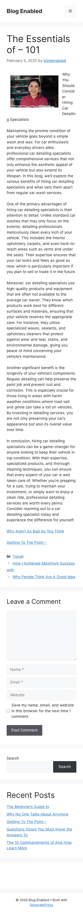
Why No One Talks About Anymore (37, 814)
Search (13, 758)
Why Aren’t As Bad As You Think (35, 531)
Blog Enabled (24, 11)
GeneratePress (41, 905)
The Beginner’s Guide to (28, 806)
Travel (18, 556)
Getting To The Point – (26, 542)
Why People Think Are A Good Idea (44, 577)
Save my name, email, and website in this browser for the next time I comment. (43, 711)
